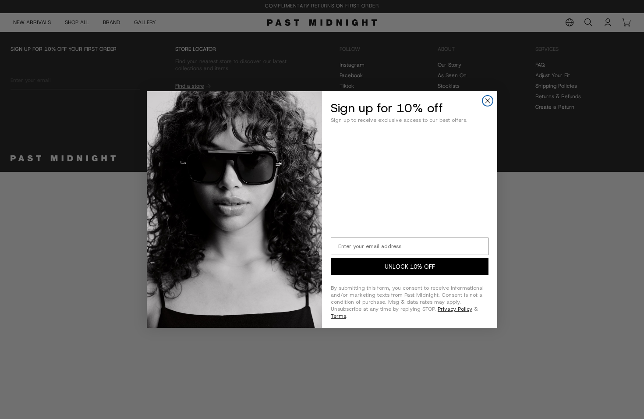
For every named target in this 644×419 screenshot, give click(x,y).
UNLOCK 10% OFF (410, 266)
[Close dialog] (487, 101)
